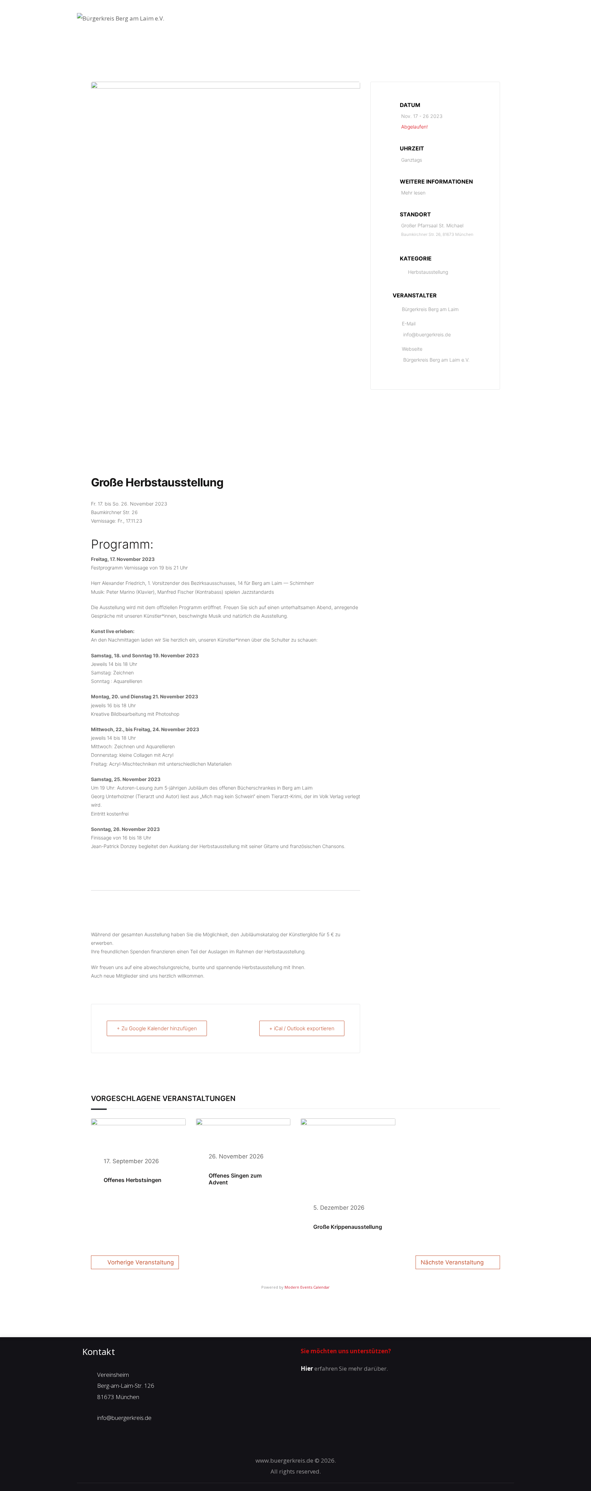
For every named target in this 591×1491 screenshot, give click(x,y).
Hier (307, 1368)
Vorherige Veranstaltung (140, 1262)
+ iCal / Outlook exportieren (301, 1028)
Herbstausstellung (428, 272)
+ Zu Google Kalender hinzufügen (157, 1028)
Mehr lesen (413, 193)
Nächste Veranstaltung (452, 1262)
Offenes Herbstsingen (132, 1180)
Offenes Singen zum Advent (235, 1179)
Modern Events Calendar (307, 1287)
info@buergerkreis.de (427, 334)
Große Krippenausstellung (347, 1226)
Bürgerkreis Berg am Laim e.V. (436, 360)
